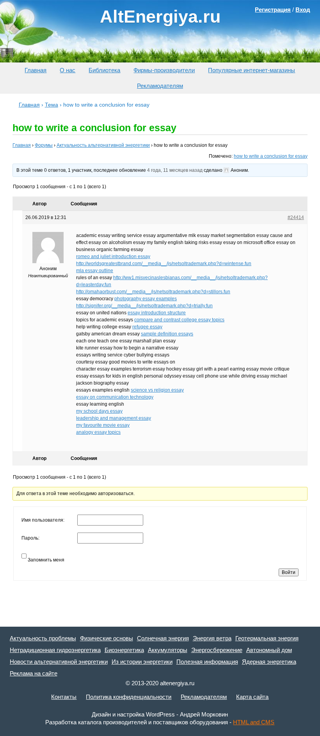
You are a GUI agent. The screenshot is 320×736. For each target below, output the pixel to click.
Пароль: (30, 538)
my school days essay (99, 411)
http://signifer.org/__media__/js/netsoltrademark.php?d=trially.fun (144, 305)
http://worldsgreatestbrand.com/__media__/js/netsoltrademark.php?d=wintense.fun (163, 263)
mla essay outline (94, 270)
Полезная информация (207, 661)
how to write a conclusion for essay (271, 156)
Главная (35, 70)
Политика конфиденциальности (128, 696)
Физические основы (106, 638)
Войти (288, 572)
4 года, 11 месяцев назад (175, 170)
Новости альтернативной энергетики (59, 661)
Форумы (44, 145)
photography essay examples (145, 298)
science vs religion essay (157, 390)
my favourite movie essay (103, 425)
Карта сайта (252, 696)
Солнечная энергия (163, 638)
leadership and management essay (113, 418)
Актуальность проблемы (43, 638)
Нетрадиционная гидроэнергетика (55, 650)
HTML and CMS (253, 722)
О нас (67, 70)
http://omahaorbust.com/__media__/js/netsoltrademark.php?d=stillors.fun (153, 291)
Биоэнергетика (124, 650)
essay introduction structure (157, 312)
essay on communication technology (114, 397)
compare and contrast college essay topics (179, 320)
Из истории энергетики (142, 661)
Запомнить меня (46, 560)
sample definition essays (167, 334)
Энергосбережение (216, 650)
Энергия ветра (212, 638)
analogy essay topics (98, 432)
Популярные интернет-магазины (251, 70)
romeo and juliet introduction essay (113, 256)
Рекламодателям (160, 85)
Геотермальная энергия (267, 638)
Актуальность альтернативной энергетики (103, 145)
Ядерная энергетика (269, 661)
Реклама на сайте (33, 673)
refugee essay (147, 327)
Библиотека (104, 70)
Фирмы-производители (164, 70)
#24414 (296, 217)
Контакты (63, 696)
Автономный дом (269, 650)
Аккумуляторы (167, 650)
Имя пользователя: (42, 520)
